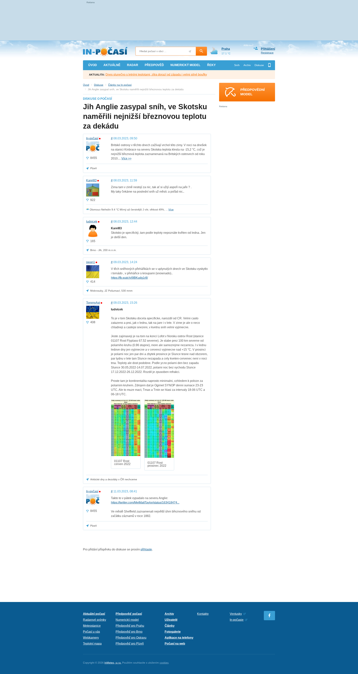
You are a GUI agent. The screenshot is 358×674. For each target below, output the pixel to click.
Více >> (126, 158)
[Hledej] (201, 51)
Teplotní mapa (92, 643)
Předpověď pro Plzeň (130, 643)
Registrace (267, 52)
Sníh (237, 65)
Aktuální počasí (94, 613)
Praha (226, 48)
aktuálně (111, 65)
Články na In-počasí (120, 84)
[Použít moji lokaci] (189, 51)
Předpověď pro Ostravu (131, 637)
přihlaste (146, 549)
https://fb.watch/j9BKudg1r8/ (129, 277)
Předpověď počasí (129, 613)
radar (132, 65)
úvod (92, 65)
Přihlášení (268, 48)
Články (170, 625)
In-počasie (237, 619)
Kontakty (203, 613)
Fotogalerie (173, 631)
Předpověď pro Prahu (130, 625)
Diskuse (259, 65)
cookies (164, 662)
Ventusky (236, 613)
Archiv (247, 65)
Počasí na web (175, 643)
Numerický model (127, 619)
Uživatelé (171, 619)
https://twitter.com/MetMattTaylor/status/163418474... (145, 502)
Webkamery (91, 637)
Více (171, 209)
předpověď (154, 65)
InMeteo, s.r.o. (112, 662)
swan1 (90, 262)
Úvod (86, 84)
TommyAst (93, 302)
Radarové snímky (94, 619)
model (185, 65)
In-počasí (92, 138)
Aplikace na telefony (179, 637)
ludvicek (91, 221)
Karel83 (91, 180)
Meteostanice (92, 625)
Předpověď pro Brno (129, 631)
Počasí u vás (91, 631)
